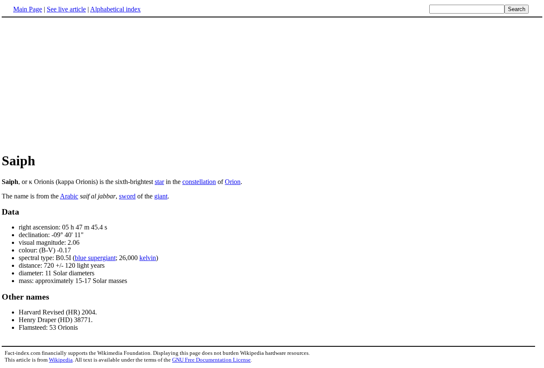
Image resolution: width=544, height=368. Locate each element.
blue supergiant (95, 257)
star (159, 181)
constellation (199, 181)
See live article (66, 9)
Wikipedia (61, 360)
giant (160, 196)
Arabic (69, 196)
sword (127, 196)
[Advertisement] (73, 84)
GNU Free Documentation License (211, 360)
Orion (233, 181)
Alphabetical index (115, 9)
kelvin (147, 257)
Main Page (27, 9)
